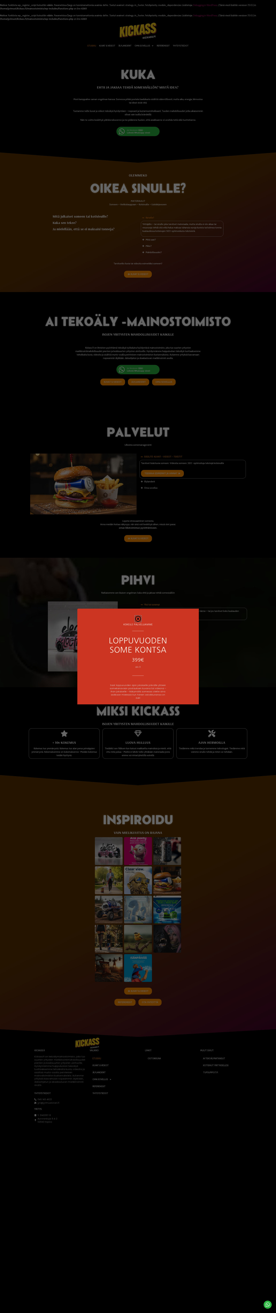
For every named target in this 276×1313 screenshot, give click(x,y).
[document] (138, 656)
